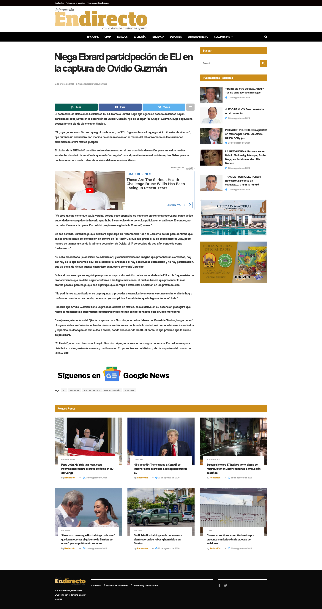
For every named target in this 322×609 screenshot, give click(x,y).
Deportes (176, 36)
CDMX (108, 36)
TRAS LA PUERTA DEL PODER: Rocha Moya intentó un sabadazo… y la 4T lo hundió (243, 180)
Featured (75, 390)
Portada (103, 84)
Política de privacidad (75, 3)
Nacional (93, 36)
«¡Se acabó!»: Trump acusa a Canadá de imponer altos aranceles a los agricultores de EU (160, 468)
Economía (140, 36)
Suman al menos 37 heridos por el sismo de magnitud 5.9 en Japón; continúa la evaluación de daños (234, 468)
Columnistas (222, 36)
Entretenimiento (198, 36)
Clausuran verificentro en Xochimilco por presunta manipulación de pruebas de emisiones (230, 539)
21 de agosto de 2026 (241, 548)
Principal (129, 390)
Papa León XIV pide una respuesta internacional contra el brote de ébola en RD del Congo (87, 468)
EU (64, 390)
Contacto (59, 3)
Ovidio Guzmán (112, 390)
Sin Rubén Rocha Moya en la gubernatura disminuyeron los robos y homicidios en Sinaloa (158, 539)
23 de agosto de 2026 (96, 477)
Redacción (69, 477)
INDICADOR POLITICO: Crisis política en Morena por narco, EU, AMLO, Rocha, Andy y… (246, 133)
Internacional (68, 460)
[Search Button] (263, 63)
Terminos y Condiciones (98, 3)
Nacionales (92, 84)
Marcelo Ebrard (92, 390)
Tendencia (157, 36)
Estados (122, 36)
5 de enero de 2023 (64, 84)
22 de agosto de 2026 (96, 548)
